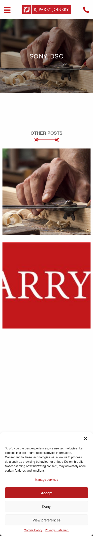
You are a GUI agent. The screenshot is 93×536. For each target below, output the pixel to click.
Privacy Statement (57, 530)
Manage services (46, 479)
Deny (46, 506)
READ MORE (46, 202)
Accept (46, 492)
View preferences (46, 519)
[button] (85, 438)
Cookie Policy (33, 530)
